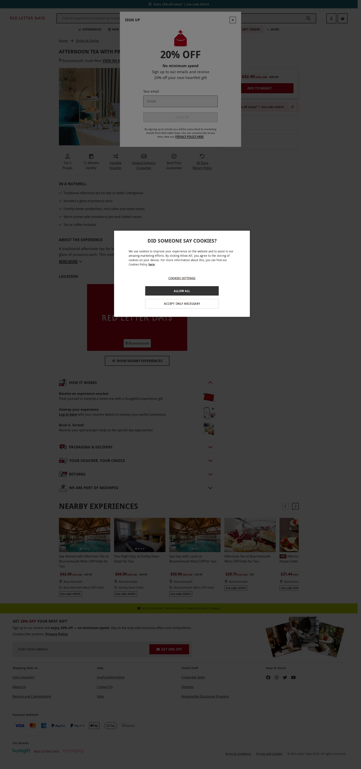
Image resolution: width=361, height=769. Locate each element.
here (152, 264)
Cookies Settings (182, 278)
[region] (182, 274)
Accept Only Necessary (182, 304)
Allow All (182, 291)
